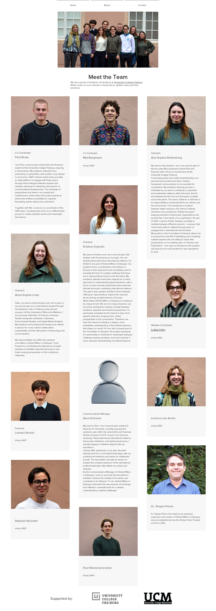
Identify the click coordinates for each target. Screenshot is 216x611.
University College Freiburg (128, 82)
